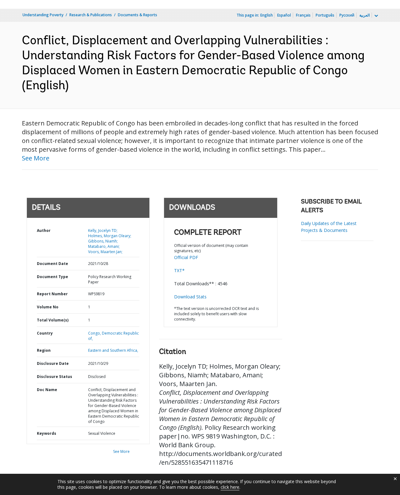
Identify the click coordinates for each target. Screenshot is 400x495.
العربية (364, 15)
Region (44, 350)
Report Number (52, 294)
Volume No (47, 307)
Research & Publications (90, 14)
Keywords (46, 433)
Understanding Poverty (42, 14)
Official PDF (186, 257)
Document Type (52, 276)
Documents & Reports (137, 14)
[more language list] (375, 15)
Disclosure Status (54, 376)
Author (44, 230)
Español (284, 15)
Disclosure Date (53, 363)
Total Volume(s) (52, 320)
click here (230, 487)
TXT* (179, 270)
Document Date (52, 263)
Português (325, 15)
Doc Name (47, 389)
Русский (346, 15)
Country (45, 333)
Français (303, 15)
